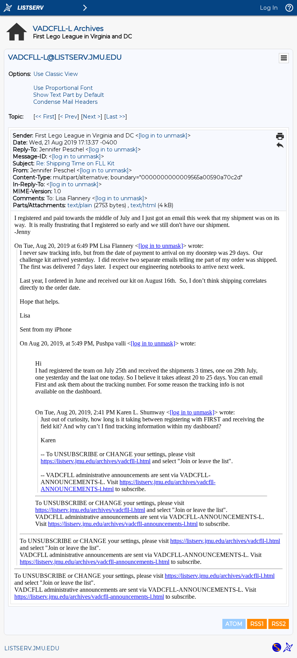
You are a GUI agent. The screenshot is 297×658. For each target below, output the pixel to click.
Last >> (115, 116)
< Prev (68, 116)
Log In (269, 7)
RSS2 (278, 623)
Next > (92, 116)
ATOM (233, 623)
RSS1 (257, 623)
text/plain (79, 205)
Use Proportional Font (63, 87)
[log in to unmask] (163, 135)
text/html (143, 205)
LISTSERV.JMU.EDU (31, 648)
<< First (45, 116)
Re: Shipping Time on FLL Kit (75, 163)
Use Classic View (55, 73)
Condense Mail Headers (65, 101)
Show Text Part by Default (68, 94)
